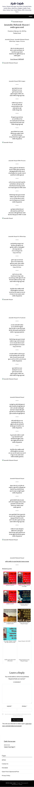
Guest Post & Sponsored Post (10, 771)
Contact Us (5, 764)
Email (24, 706)
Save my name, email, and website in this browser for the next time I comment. (18, 714)
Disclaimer (5, 767)
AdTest (4, 760)
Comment (17, 682)
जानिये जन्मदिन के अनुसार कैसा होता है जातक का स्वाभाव (17, 561)
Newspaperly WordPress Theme (20, 783)
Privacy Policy (6, 775)
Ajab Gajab (17, 3)
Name (9, 706)
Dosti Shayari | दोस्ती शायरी (17, 59)
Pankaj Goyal (17, 33)
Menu (30, 16)
